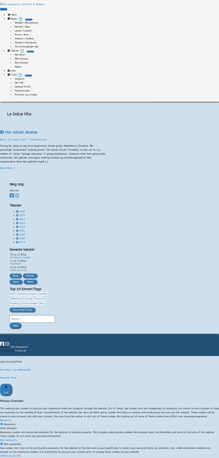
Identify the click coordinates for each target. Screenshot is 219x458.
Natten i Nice (22, 26)
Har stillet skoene (21, 132)
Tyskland (22, 293)
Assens (33, 293)
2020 (22, 234)
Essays (30, 275)
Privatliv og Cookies (26, 94)
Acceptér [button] (5, 377)
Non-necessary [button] (8, 440)
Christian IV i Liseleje (20, 257)
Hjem (14, 14)
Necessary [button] (6, 420)
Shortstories (21, 62)
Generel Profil (22, 86)
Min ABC (19, 82)
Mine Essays (21, 58)
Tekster (14, 50)
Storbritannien (29, 303)
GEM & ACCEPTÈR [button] (10, 455)
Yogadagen (15, 263)
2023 (22, 223)
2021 (22, 230)
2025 (22, 215)
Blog (2, 139)
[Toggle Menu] (28, 19)
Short (16, 281)
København (16, 298)
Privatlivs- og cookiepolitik (15, 369)
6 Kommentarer (38, 139)
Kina (42, 303)
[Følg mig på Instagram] (17, 196)
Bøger (13, 18)
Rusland (39, 298)
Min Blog (20, 54)
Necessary (10, 424)
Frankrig (14, 303)
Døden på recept (18, 270)
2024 (22, 219)
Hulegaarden (22, 90)
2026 (22, 211)
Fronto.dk (20, 350)
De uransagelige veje (26, 46)
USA (12, 293)
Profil (13, 74)
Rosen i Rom (22, 34)
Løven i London (23, 30)
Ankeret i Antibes (24, 38)
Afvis (14, 377)
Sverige (29, 298)
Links (14, 70)
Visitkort (19, 78)
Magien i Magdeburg (26, 22)
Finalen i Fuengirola (26, 42)
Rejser (18, 66)
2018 (22, 242)
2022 (22, 226)
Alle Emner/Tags (22, 309)
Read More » (7, 168)
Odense (43, 293)
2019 (22, 238)
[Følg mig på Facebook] (12, 196)
